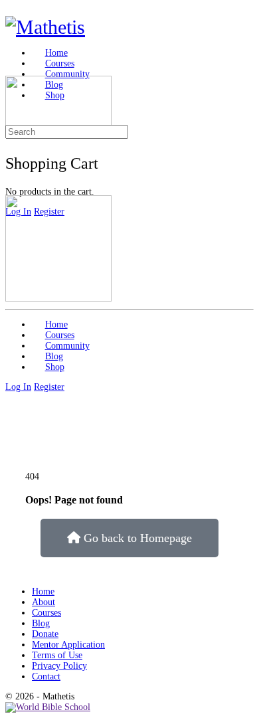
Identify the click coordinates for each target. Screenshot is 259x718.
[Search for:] (66, 132)
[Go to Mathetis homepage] (45, 27)
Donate (45, 634)
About (43, 602)
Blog (41, 623)
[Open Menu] (12, 70)
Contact (46, 676)
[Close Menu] (12, 190)
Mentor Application (68, 645)
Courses (46, 613)
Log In (18, 387)
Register (49, 387)
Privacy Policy (59, 666)
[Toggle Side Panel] (12, 10)
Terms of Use (57, 655)
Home (43, 591)
